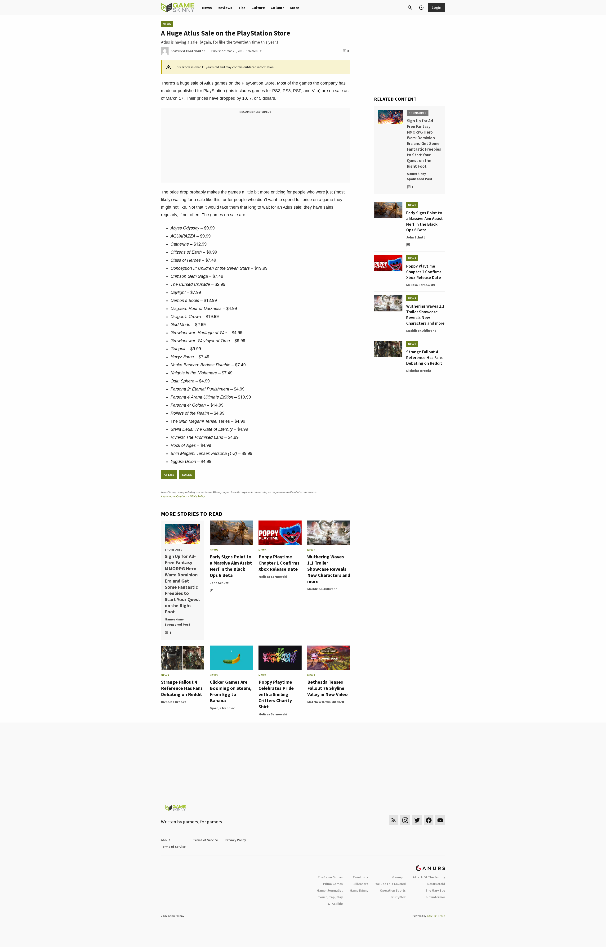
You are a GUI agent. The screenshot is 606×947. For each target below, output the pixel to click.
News (207, 7)
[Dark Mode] (421, 7)
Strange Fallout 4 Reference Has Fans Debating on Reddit (182, 688)
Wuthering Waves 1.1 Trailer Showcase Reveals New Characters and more (328, 569)
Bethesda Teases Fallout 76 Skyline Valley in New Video (327, 688)
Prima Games (333, 884)
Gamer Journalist (330, 890)
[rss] (393, 820)
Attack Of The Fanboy (429, 877)
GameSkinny (359, 890)
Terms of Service (205, 840)
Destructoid (436, 884)
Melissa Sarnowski (272, 576)
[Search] (410, 7)
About (165, 840)
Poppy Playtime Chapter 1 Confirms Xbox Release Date (278, 563)
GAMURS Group (436, 916)
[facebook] (428, 820)
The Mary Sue (435, 890)
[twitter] (417, 820)
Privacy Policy (235, 840)
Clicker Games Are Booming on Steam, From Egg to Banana (231, 691)
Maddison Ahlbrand (322, 589)
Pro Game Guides (330, 877)
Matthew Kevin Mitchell (325, 702)
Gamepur (399, 877)
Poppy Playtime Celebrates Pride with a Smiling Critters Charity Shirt (276, 694)
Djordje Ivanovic (222, 708)
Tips (242, 7)
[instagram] (405, 820)
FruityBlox (398, 897)
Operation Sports (393, 890)
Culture (258, 7)
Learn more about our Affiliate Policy (183, 496)
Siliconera (360, 884)
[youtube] (440, 820)
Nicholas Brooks (173, 702)
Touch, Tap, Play (330, 897)
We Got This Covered (390, 884)
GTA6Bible (335, 904)
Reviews (225, 7)
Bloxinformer (435, 897)
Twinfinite (360, 877)
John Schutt (219, 583)
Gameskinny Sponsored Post (177, 622)
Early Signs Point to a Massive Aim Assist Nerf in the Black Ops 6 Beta (231, 566)
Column (278, 7)
